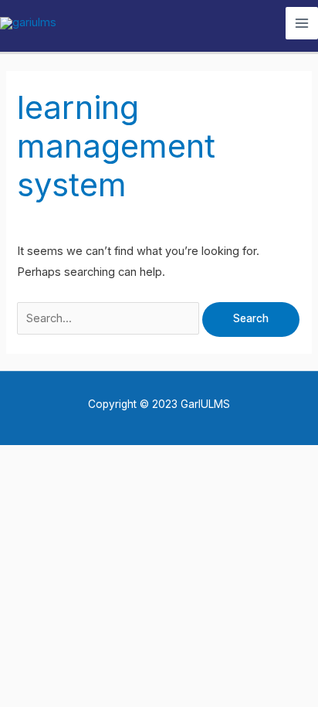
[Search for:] (109, 318)
